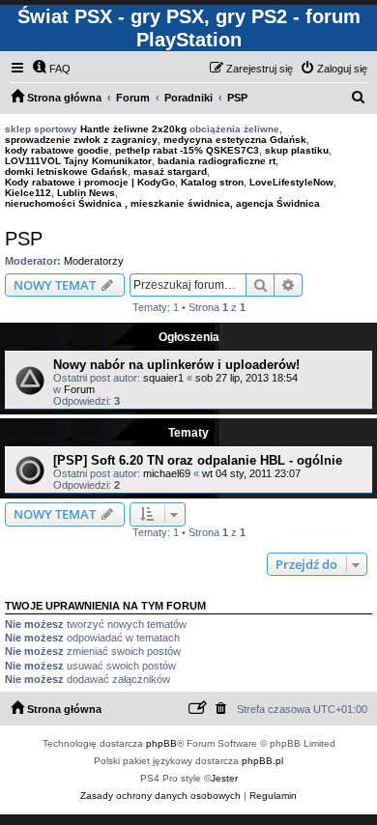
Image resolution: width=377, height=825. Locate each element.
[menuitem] (51, 68)
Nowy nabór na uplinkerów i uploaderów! (176, 364)
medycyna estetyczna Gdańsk (234, 139)
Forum (79, 389)
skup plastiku (297, 150)
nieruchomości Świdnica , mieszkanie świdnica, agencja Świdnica (162, 203)
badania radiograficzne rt (217, 161)
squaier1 (163, 378)
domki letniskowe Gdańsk (66, 171)
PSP (24, 238)
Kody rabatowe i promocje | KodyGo (90, 182)
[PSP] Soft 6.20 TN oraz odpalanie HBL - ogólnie (197, 460)
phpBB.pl (262, 760)
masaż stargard (170, 171)
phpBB (161, 743)
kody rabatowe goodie (57, 150)
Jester (224, 778)
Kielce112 (28, 192)
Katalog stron (212, 182)
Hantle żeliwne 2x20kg (133, 129)
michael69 (166, 473)
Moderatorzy (94, 261)
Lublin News (86, 192)
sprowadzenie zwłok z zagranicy (81, 139)
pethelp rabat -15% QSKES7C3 (187, 150)
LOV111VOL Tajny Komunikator (78, 161)
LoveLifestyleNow (291, 182)
